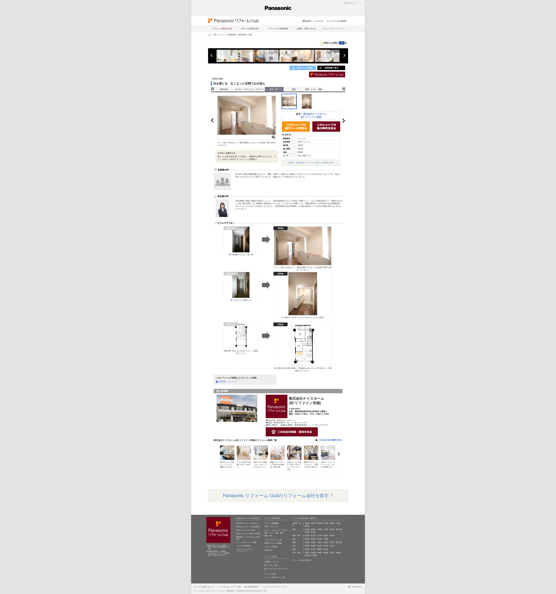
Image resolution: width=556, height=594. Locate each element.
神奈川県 (339, 529)
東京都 (332, 529)
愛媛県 (319, 549)
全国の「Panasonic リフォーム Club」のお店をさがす (311, 162)
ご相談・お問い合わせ (306, 28)
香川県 (313, 549)
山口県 (332, 546)
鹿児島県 (308, 555)
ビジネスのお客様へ (337, 21)
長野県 (332, 535)
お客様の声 (268, 550)
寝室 (294, 89)
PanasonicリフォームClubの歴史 (247, 527)
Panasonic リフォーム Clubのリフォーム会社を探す (276, 495)
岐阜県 (307, 539)
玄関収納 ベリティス (227, 382)
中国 (294, 546)
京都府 (313, 542)
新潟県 (307, 535)
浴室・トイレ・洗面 (313, 89)
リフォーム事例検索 (227, 35)
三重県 (325, 539)
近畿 (294, 542)
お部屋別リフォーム (271, 562)
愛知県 (319, 539)
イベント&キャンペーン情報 (246, 542)
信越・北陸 (296, 535)
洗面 (276, 533)
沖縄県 (314, 555)
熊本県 (325, 552)
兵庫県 (325, 542)
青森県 (313, 523)
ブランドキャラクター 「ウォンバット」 (244, 550)
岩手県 (325, 523)
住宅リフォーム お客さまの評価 (248, 533)
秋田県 (319, 523)
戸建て (266, 526)
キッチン (267, 530)
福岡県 (307, 552)
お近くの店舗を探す (250, 28)
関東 (294, 529)
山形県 (338, 523)
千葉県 (325, 529)
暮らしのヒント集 (270, 565)
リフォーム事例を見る (222, 28)
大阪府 (319, 542)
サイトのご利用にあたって (204, 586)
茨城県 (307, 529)
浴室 (265, 533)
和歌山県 (339, 542)
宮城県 (332, 523)
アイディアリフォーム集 (273, 540)
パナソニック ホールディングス (274, 586)
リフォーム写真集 (270, 547)
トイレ (271, 533)
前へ (212, 55)
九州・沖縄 (296, 552)
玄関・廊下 (268, 535)
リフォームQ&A (270, 574)
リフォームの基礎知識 (278, 28)
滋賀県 (307, 542)
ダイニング (276, 530)
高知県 (325, 549)
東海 (294, 539)
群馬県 (313, 529)
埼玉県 (319, 529)
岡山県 (319, 546)
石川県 (319, 535)
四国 (294, 549)
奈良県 (332, 542)
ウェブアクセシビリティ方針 (229, 586)
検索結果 (242, 35)
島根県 (313, 546)
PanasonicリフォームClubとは (247, 523)
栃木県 (313, 532)
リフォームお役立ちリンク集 (274, 577)
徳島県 (307, 549)
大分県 (332, 552)
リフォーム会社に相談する (301, 560)
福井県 (325, 535)
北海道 (307, 523)
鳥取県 (307, 546)
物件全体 (224, 89)
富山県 (313, 535)
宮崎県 (338, 552)
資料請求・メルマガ (312, 21)
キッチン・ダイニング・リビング (249, 89)
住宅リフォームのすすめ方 (245, 530)
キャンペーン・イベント (334, 28)
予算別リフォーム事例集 (273, 543)
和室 (281, 533)
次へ (344, 55)
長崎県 (319, 552)
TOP (215, 35)
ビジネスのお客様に (243, 546)
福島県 (307, 526)
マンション (274, 526)
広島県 (325, 546)
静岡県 (313, 539)
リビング (284, 530)
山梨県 (307, 532)
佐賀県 (313, 552)
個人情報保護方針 (252, 586)
